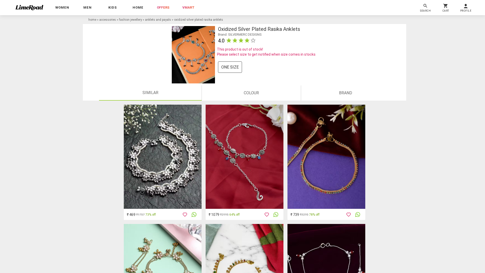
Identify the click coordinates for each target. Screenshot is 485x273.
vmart (188, 7)
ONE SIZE (230, 67)
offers (163, 7)
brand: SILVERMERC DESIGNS (240, 34)
